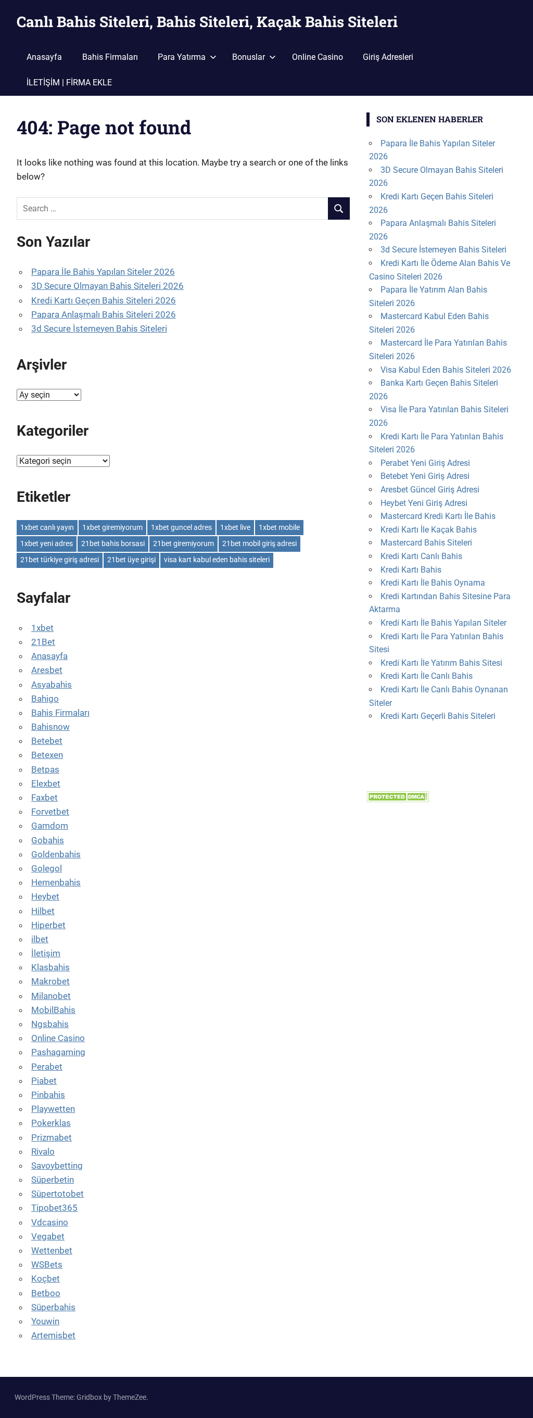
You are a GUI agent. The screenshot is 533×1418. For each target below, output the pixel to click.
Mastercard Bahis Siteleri (426, 543)
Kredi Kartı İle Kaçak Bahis (428, 530)
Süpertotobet (57, 1193)
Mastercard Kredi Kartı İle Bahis (438, 516)
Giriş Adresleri (388, 57)
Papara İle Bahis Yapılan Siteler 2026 (103, 272)
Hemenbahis (56, 882)
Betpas (45, 769)
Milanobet (51, 996)
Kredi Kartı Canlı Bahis (421, 556)
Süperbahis (53, 1307)
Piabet (44, 1080)
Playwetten (53, 1109)
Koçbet (45, 1278)
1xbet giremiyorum (112, 527)
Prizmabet (51, 1137)
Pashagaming (58, 1052)
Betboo (45, 1293)
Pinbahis (48, 1095)
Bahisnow (50, 726)
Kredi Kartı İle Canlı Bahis (426, 676)
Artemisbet (53, 1335)
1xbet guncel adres (181, 527)
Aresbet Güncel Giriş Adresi (429, 490)
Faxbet (44, 797)
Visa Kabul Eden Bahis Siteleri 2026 (445, 370)
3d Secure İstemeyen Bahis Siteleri (99, 328)
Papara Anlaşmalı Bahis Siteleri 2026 (103, 314)
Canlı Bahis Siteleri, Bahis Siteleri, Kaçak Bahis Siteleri (207, 21)
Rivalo (43, 1151)
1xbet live (235, 527)
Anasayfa (44, 57)
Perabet (46, 1066)
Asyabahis (51, 684)
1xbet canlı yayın (47, 527)
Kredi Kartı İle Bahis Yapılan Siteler (443, 623)
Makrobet (50, 981)
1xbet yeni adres (46, 543)
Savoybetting (57, 1165)
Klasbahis (50, 967)
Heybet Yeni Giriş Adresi (423, 503)
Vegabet (48, 1236)
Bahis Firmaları (110, 57)
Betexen (47, 755)
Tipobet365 (54, 1207)
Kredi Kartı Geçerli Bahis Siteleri (438, 716)
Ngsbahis (50, 1024)
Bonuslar (248, 57)
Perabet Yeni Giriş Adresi (425, 463)
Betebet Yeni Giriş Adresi (424, 476)
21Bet (43, 642)
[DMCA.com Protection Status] (397, 799)
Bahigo (45, 698)
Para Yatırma (182, 57)
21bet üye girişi (131, 559)
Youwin (45, 1321)
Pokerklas (51, 1123)
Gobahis (47, 840)
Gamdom (49, 825)
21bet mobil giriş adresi (259, 543)
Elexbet (45, 783)
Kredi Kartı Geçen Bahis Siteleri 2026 (103, 300)
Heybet (45, 896)
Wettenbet (51, 1250)
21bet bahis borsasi (113, 543)
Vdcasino (49, 1222)
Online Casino (317, 57)
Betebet (46, 741)
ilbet (39, 939)
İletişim (45, 953)
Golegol (46, 868)
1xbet (42, 628)
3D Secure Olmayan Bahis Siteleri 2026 (107, 286)
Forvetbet (50, 811)
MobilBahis (53, 1010)
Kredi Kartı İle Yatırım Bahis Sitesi (441, 663)
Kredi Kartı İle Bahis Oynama (432, 583)
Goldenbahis (56, 854)
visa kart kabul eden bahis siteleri (217, 559)
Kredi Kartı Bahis (410, 570)
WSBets (46, 1264)
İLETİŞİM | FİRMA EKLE (69, 82)
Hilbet (43, 911)
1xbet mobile (279, 527)
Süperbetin (52, 1179)
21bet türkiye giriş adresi (59, 559)
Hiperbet (48, 925)
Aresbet (46, 670)
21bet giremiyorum (183, 543)
